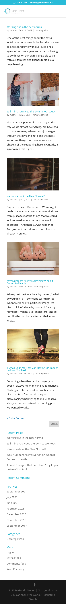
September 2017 (17, 525)
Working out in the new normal (25, 27)
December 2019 (16, 514)
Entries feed (14, 558)
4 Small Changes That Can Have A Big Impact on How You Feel (32, 369)
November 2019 (16, 520)
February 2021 (15, 508)
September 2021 (17, 491)
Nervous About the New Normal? (26, 196)
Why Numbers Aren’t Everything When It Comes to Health (30, 282)
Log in (10, 552)
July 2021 (12, 497)
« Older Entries (15, 418)
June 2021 (13, 503)
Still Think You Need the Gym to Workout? (31, 111)
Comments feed (16, 563)
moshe (13, 30)
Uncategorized (42, 30)
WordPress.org (15, 569)
